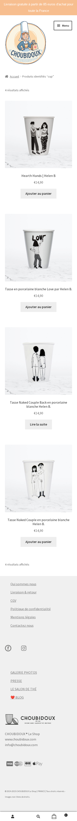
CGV (13, 600)
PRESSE (16, 681)
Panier (58, 814)
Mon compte (13, 816)
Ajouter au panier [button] (38, 193)
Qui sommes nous (23, 584)
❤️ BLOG (17, 697)
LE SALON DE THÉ (23, 689)
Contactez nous (22, 625)
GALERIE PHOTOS (23, 672)
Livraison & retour (23, 592)
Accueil (14, 76)
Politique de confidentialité (30, 609)
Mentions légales (23, 617)
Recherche (38, 816)
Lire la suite (38, 424)
